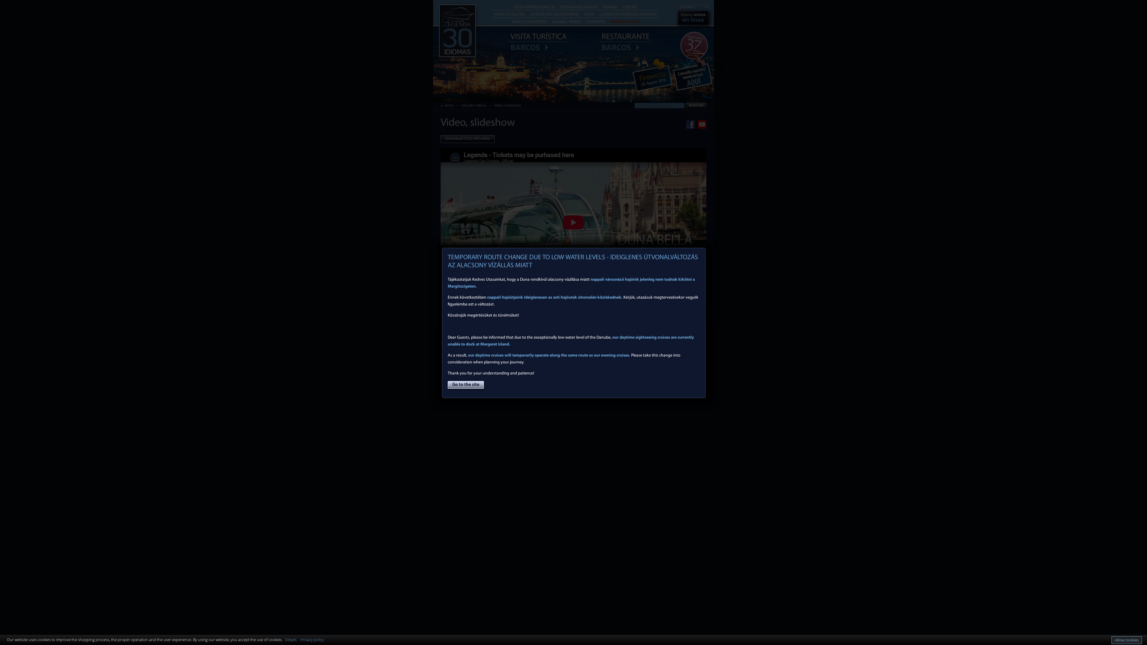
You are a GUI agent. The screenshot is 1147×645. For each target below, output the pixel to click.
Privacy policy (312, 639)
